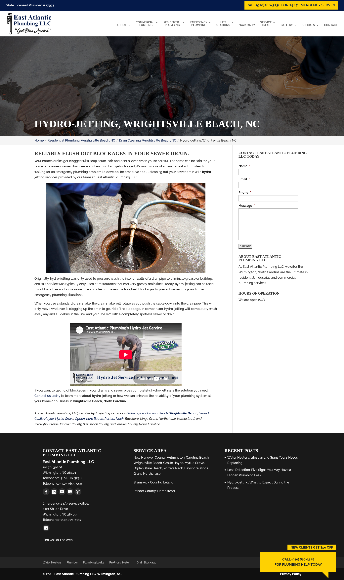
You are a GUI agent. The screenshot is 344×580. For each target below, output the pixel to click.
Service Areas (266, 24)
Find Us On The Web (58, 540)
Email (244, 179)
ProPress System (120, 562)
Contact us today (47, 396)
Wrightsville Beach (148, 463)
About (122, 25)
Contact (331, 25)
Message (246, 206)
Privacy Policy (290, 574)
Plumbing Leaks (93, 562)
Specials (308, 25)
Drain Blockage (146, 562)
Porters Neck (114, 419)
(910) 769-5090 (70, 483)
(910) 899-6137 (70, 520)
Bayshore (191, 468)
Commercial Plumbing (145, 24)
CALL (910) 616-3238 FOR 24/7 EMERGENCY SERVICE (291, 5)
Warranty (247, 25)
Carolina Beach (156, 413)
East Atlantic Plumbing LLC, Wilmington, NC (87, 574)
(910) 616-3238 (70, 478)
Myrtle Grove (64, 419)
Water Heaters (52, 562)
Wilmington (135, 413)
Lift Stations (223, 24)
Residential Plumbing (172, 24)
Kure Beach (94, 419)
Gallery (287, 25)
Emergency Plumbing (198, 24)
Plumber (72, 562)
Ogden (80, 419)
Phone (244, 192)
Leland (204, 413)
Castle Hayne (44, 419)
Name (244, 166)
